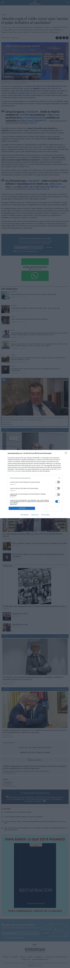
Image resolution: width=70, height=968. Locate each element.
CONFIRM (22, 508)
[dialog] (35, 484)
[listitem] (35, 478)
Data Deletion (25, 514)
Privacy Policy (45, 514)
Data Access (35, 514)
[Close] (66, 453)
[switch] (57, 482)
